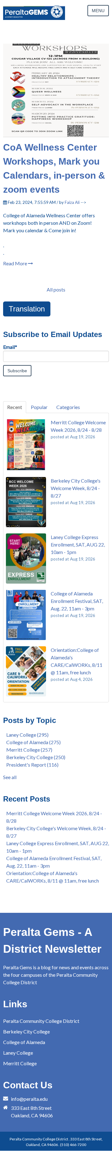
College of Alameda (33, 742)
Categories (68, 407)
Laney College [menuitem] (18, 1053)
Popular (39, 407)
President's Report (32, 765)
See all (9, 777)
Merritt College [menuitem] (20, 1063)
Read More (15, 263)
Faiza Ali (72, 202)
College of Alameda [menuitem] (24, 1042)
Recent (14, 407)
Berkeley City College (35, 757)
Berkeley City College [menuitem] (26, 1031)
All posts (56, 289)
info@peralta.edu (29, 1099)
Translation (27, 309)
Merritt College (29, 750)
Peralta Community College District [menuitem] (41, 1021)
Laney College (27, 735)
